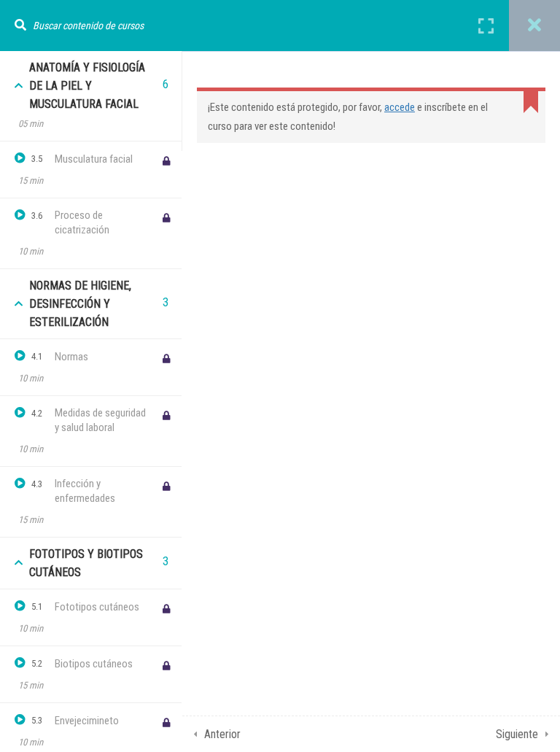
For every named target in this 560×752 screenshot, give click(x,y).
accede (399, 107)
